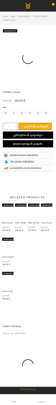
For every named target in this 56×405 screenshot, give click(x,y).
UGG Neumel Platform (25, 223)
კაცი (13, 16)
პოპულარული (40, 16)
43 (30, 113)
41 (14, 113)
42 (22, 113)
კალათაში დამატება (36, 126)
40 (5, 113)
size (4, 107)
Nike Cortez (7, 223)
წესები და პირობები (14, 333)
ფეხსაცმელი (24, 16)
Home (5, 16)
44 (38, 113)
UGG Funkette (8, 257)
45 (46, 113)
